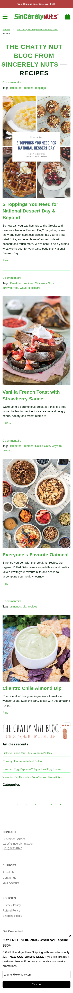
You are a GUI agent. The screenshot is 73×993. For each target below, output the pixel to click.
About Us (8, 872)
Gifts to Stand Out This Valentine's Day (27, 753)
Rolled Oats (42, 446)
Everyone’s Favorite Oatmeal (36, 554)
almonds (15, 606)
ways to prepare (30, 287)
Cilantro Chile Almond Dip (32, 688)
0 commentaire (12, 82)
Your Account (11, 883)
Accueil (6, 29)
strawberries (10, 287)
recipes (28, 87)
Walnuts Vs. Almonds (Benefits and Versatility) (32, 777)
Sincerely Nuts (44, 283)
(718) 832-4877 (12, 848)
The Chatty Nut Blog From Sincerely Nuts (37, 29)
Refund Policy (11, 910)
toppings (40, 87)
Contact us (9, 877)
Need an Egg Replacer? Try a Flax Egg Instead (32, 769)
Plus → (7, 260)
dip (24, 606)
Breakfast (16, 87)
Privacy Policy (12, 905)
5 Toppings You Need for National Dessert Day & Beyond (30, 211)
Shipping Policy (12, 915)
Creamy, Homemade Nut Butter (22, 761)
